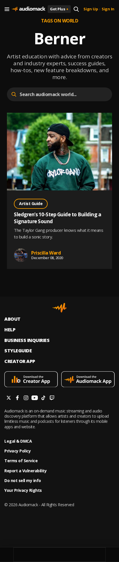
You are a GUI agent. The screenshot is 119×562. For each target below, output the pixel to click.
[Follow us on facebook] (17, 398)
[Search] (76, 9)
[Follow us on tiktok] (43, 398)
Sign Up (90, 9)
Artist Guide (30, 203)
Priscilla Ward (46, 253)
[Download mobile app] (31, 380)
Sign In (108, 9)
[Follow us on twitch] (52, 398)
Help (9, 330)
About (12, 319)
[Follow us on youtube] (34, 398)
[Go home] (28, 9)
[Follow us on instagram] (26, 398)
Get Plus (59, 9)
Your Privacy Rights (23, 490)
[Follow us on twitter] (8, 398)
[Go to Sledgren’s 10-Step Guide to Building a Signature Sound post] (59, 152)
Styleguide (18, 351)
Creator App (19, 361)
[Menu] (7, 9)
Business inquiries (26, 340)
